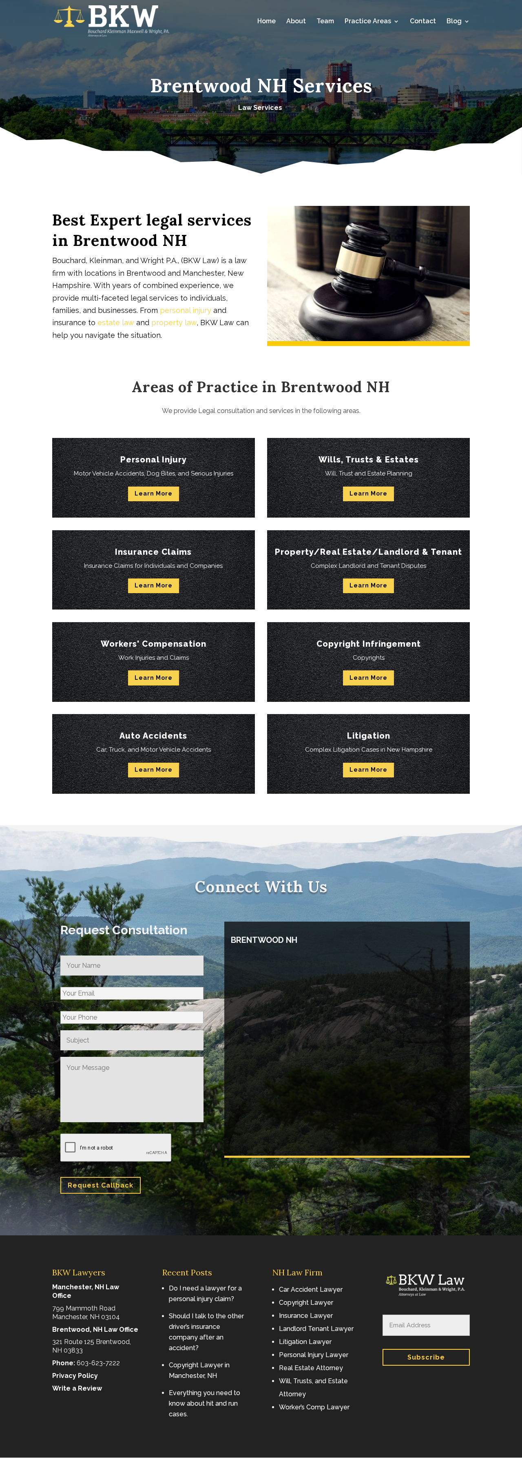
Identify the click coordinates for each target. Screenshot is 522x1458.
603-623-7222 (98, 1363)
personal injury (185, 310)
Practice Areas (368, 21)
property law (174, 322)
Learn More (154, 493)
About (296, 21)
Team (325, 21)
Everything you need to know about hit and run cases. (204, 1403)
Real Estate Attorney (311, 1368)
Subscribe (426, 1357)
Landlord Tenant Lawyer (316, 1329)
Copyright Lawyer (306, 1302)
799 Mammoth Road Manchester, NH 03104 (86, 1312)
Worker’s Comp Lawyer (314, 1407)
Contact (423, 21)
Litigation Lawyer (305, 1342)
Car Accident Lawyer (311, 1289)
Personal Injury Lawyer (313, 1355)
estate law (115, 322)
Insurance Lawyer (306, 1316)
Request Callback (100, 1185)
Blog (454, 21)
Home (266, 21)
